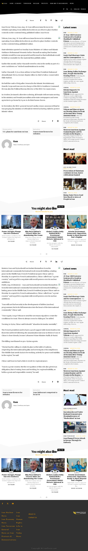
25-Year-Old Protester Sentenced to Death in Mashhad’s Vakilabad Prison (72, 38)
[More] (57, 121)
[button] (71, 9)
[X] (67, 9)
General (66, 87)
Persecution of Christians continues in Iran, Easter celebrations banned (73, 173)
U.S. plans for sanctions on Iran (15, 132)
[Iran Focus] (4, 3)
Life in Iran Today (69, 167)
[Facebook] (64, 9)
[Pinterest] (51, 20)
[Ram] (7, 144)
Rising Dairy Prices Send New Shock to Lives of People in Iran (73, 197)
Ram (15, 141)
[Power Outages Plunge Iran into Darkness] (11, 222)
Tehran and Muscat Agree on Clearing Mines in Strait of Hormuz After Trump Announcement (74, 112)
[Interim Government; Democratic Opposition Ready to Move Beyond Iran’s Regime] (77, 222)
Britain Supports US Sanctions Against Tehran (71, 92)
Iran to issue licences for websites (43, 133)
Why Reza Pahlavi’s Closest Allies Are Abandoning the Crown (33, 233)
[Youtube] (13, 504)
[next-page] (46, 254)
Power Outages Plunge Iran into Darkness (11, 233)
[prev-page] (41, 254)
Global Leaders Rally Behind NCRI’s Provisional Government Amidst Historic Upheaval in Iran (54, 236)
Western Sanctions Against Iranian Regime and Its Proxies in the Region (74, 132)
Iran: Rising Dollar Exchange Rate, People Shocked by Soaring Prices (74, 74)
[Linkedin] (56, 20)
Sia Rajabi (11, 241)
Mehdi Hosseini (76, 245)
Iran (64, 32)
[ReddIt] (61, 20)
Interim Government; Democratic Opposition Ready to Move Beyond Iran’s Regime (76, 234)
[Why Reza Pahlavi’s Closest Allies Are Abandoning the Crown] (33, 222)
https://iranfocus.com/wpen (21, 144)
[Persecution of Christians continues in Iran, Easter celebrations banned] (74, 158)
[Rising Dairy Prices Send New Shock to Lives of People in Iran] (74, 184)
